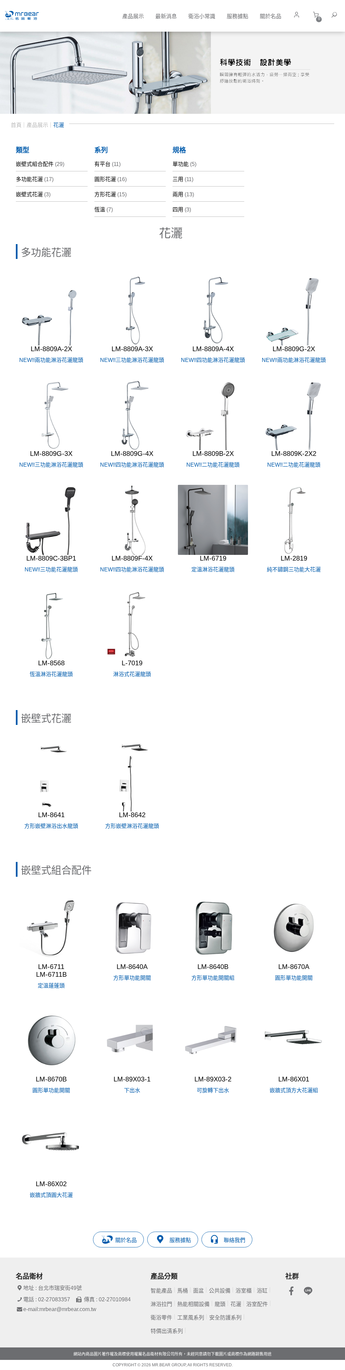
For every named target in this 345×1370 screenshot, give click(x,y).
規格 (179, 150)
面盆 (198, 1291)
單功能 (184, 164)
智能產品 (161, 1291)
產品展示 (133, 16)
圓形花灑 (110, 179)
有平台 (107, 164)
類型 (22, 150)
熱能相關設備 (193, 1304)
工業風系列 (190, 1318)
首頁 (16, 125)
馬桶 (182, 1291)
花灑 (58, 125)
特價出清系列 (167, 1331)
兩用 (183, 194)
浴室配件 (257, 1304)
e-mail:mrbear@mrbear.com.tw (59, 1309)
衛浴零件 (161, 1318)
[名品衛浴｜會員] (298, 15)
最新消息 (166, 16)
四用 (181, 209)
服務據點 (237, 16)
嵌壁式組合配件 (40, 164)
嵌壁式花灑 (33, 194)
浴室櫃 (244, 1291)
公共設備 (219, 1291)
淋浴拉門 (161, 1304)
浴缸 (262, 1291)
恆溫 (103, 209)
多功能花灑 (35, 179)
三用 (182, 179)
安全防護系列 (225, 1318)
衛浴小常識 (201, 16)
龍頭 (220, 1304)
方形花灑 (110, 194)
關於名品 (270, 16)
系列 (101, 150)
